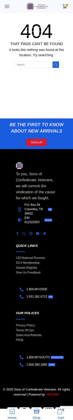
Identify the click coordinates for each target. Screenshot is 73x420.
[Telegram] (44, 233)
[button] (7, 6)
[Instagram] (30, 233)
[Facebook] (17, 233)
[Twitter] (24, 233)
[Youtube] (37, 233)
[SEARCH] (56, 64)
